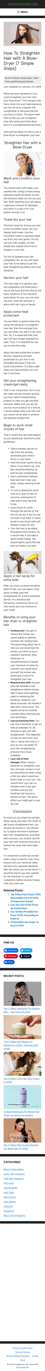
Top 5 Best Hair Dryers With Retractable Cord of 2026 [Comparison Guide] (25, 898)
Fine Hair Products (14, 1178)
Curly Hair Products (14, 1174)
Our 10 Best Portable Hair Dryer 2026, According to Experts (24, 915)
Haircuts (8, 1206)
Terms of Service (22, 1352)
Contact (35, 1356)
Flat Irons (9, 1183)
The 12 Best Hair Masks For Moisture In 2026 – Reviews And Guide (21, 1045)
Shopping (9, 1211)
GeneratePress (22, 1367)
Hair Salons (10, 1201)
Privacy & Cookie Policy (22, 1348)
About (22, 1360)
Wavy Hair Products (14, 1215)
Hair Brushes (10, 1187)
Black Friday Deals (14, 1169)
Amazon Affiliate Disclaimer (18, 1356)
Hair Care (9, 1192)
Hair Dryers (10, 1197)
